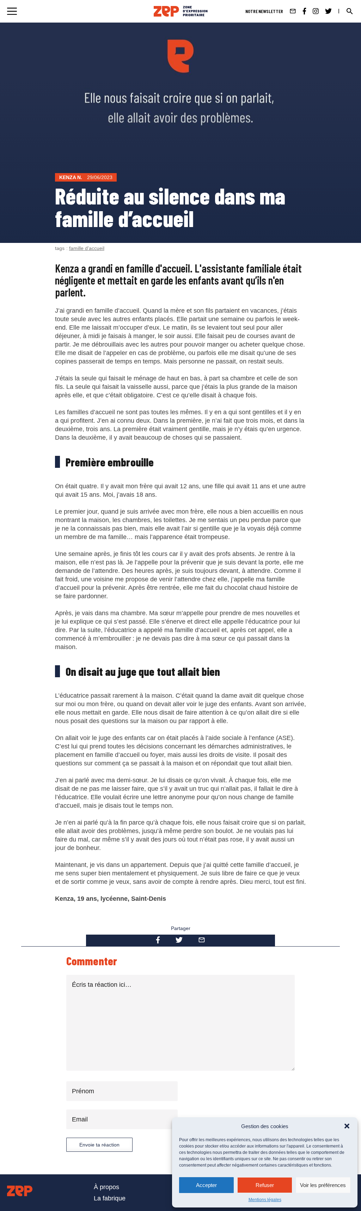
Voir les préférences (323, 1185)
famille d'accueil (86, 248)
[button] (346, 1126)
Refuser (265, 1185)
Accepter (206, 1185)
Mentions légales (265, 1199)
